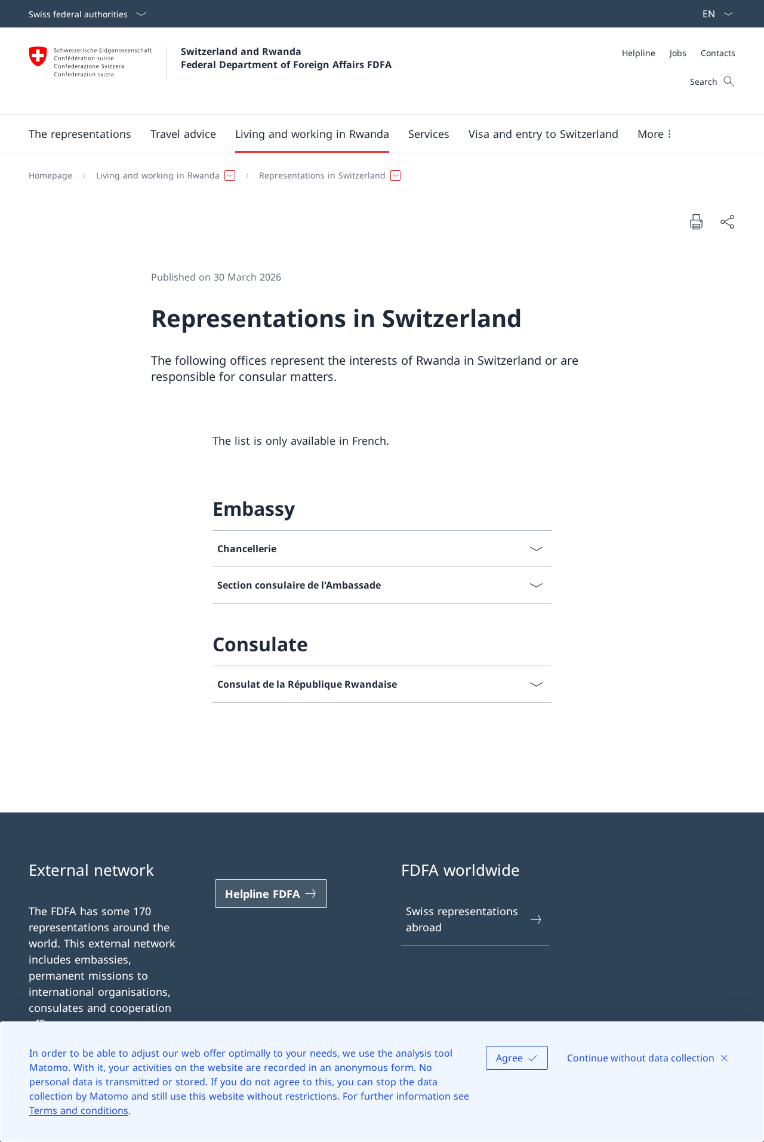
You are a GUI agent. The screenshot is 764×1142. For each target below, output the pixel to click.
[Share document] (727, 221)
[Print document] (695, 221)
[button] (80, 134)
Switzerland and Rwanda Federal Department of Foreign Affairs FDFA (286, 58)
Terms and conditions (78, 1110)
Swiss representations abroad (462, 919)
